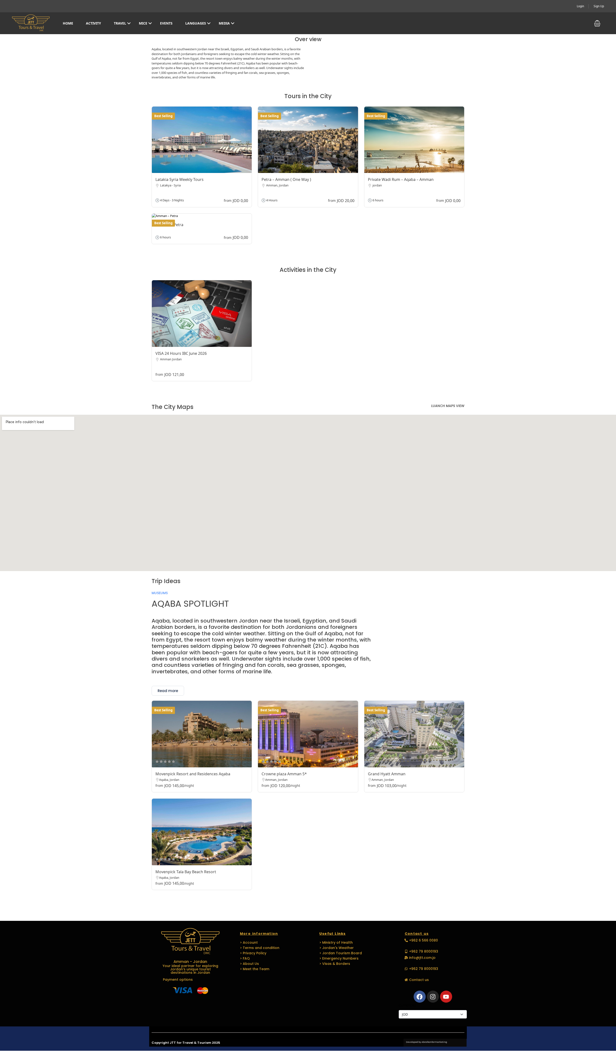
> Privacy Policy (253, 953)
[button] (597, 23)
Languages (195, 23)
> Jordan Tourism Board (340, 953)
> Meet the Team (254, 969)
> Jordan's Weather (336, 947)
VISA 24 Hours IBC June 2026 (181, 353)
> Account (249, 942)
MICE (143, 23)
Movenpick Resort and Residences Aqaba (192, 774)
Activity (93, 23)
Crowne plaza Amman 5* (284, 774)
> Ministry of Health (336, 942)
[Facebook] (420, 997)
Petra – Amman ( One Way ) (286, 179)
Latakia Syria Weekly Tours (179, 179)
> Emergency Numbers (339, 958)
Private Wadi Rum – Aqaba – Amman (401, 179)
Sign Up (599, 6)
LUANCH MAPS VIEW (447, 405)
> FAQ (245, 958)
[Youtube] (446, 997)
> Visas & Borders (334, 963)
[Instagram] (433, 997)
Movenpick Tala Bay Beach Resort (185, 871)
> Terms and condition (259, 947)
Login (580, 6)
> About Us (249, 963)
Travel (120, 23)
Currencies (407, 1005)
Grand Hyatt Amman (386, 774)
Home (68, 23)
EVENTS (166, 23)
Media (224, 23)
